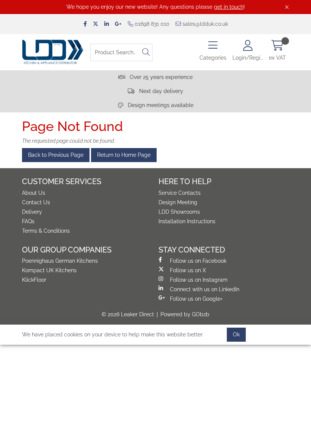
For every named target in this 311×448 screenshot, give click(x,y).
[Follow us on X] (95, 24)
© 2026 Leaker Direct (128, 314)
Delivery (32, 212)
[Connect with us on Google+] (118, 24)
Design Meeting (178, 202)
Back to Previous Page (55, 155)
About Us (33, 193)
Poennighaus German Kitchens (60, 261)
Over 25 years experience (160, 77)
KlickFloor (34, 280)
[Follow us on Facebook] (85, 24)
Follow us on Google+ (196, 299)
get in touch (228, 7)
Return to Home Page (124, 155)
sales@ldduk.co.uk (204, 24)
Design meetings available (159, 105)
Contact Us (36, 202)
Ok (236, 334)
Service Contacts (180, 193)
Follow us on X (188, 270)
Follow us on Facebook (198, 261)
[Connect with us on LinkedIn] (106, 24)
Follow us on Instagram (199, 280)
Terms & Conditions (46, 231)
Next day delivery (160, 91)
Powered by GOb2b (184, 314)
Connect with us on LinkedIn (204, 289)
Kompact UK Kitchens (49, 270)
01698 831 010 (151, 24)
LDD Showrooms (179, 212)
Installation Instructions (187, 221)
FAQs (28, 221)
